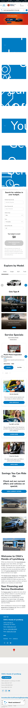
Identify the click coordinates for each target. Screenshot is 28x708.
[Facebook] (4, 643)
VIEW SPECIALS (14, 402)
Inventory (4, 698)
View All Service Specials (13, 337)
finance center (7, 592)
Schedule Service (13, 339)
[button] (14, 650)
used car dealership (11, 571)
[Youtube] (10, 643)
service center (16, 595)
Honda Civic (15, 576)
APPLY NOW (14, 464)
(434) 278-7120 (11, 631)
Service (11, 698)
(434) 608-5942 (12, 629)
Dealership (24, 698)
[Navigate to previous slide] (1, 19)
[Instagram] (7, 643)
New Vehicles (4, 700)
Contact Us (15, 638)
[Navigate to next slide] (27, 19)
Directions (5, 638)
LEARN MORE (14, 434)
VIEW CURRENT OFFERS (14, 491)
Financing (17, 698)
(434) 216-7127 (11, 627)
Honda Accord (7, 576)
